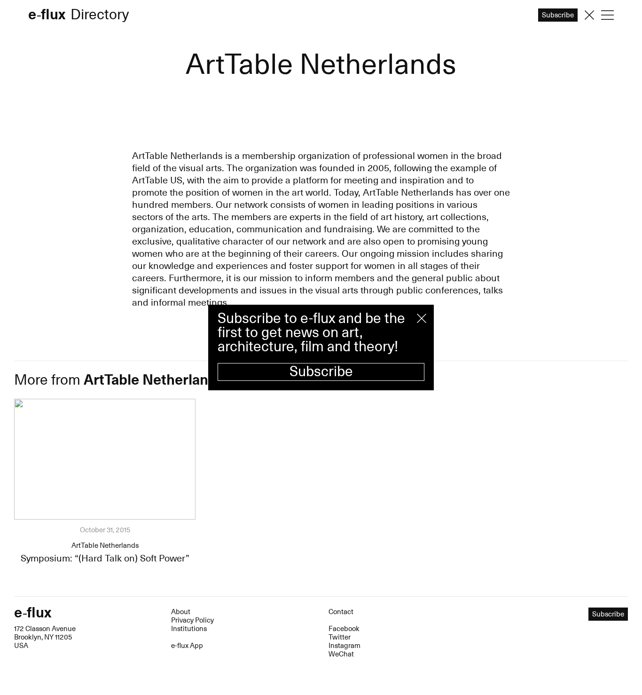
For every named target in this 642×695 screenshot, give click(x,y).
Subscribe (321, 371)
